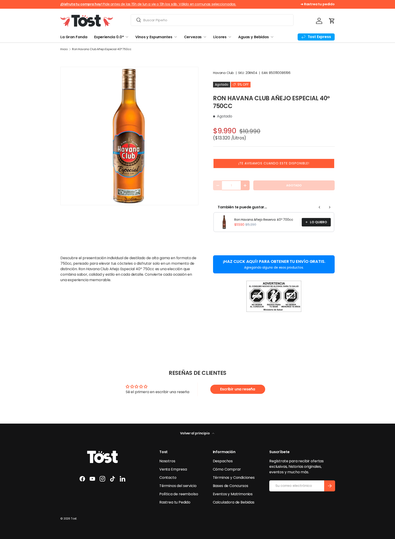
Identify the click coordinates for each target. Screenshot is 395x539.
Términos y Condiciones (234, 477)
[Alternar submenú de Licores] (229, 37)
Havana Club (223, 73)
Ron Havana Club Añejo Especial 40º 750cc (101, 49)
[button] (332, 21)
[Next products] (330, 207)
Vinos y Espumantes (153, 37)
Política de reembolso (178, 494)
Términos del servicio (178, 485)
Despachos (223, 461)
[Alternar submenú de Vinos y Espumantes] (175, 37)
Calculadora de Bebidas (233, 502)
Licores (220, 37)
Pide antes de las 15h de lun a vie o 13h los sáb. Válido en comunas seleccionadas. (148, 4)
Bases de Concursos (230, 485)
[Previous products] (320, 207)
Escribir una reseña (237, 389)
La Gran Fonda (73, 37)
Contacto (167, 477)
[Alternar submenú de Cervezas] (205, 37)
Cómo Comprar (227, 469)
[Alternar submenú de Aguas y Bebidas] (272, 37)
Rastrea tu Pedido (174, 502)
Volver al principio (195, 433)
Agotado (294, 185)
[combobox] (212, 20)
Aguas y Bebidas (253, 37)
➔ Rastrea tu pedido (318, 4)
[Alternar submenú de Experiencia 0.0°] (127, 37)
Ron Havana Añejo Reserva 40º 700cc (263, 219)
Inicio (64, 49)
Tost (74, 518)
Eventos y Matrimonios (233, 494)
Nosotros (167, 461)
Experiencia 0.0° (109, 37)
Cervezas (193, 37)
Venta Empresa (173, 469)
